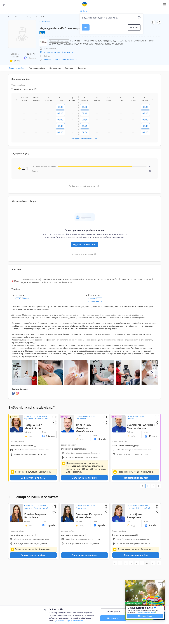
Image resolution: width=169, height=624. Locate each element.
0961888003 (72, 59)
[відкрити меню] (164, 5)
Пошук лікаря (21, 17)
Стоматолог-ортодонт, (86, 416)
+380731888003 (22, 298)
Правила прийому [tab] (37, 68)
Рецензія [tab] (69, 68)
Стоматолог (44, 21)
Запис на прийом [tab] (16, 68)
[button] (159, 22)
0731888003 (49, 59)
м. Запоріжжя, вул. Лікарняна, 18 (58, 52)
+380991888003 (95, 298)
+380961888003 (95, 301)
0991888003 (60, 59)
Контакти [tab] (82, 68)
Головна (11, 17)
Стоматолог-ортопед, (136, 416)
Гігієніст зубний (41, 418)
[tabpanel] (84, 238)
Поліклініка (75, 40)
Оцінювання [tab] (55, 68)
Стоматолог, (30, 416)
